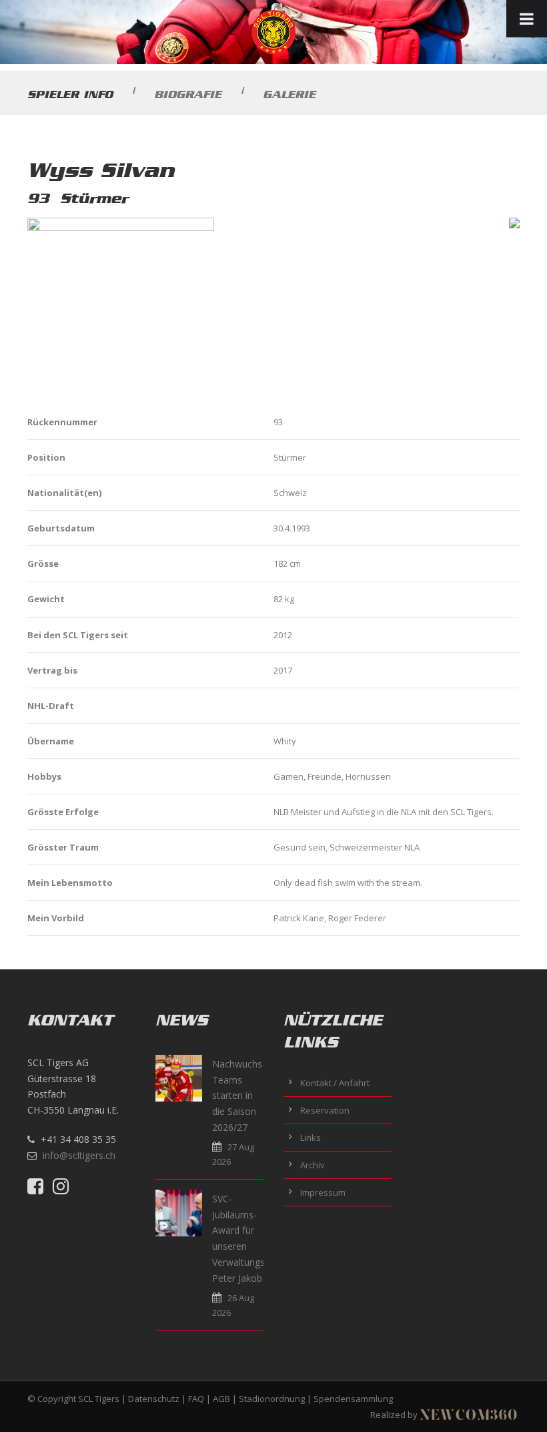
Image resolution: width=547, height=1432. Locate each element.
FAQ (196, 1399)
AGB (221, 1399)
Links (310, 1138)
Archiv (312, 1165)
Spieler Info (70, 93)
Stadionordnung (272, 1399)
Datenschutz (153, 1399)
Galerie (289, 93)
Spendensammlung (353, 1399)
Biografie (187, 93)
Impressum (323, 1192)
